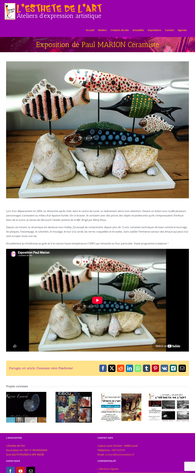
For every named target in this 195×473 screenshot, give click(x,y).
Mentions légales (109, 469)
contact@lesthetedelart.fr (119, 454)
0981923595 (118, 450)
